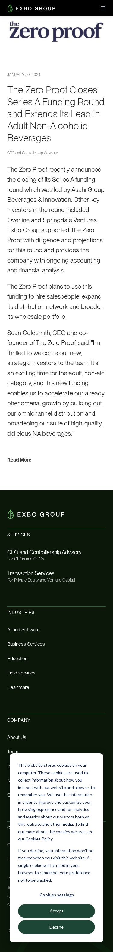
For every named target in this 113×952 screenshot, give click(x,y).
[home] (31, 8)
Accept (57, 910)
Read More (19, 460)
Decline (56, 926)
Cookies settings (56, 894)
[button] (103, 8)
